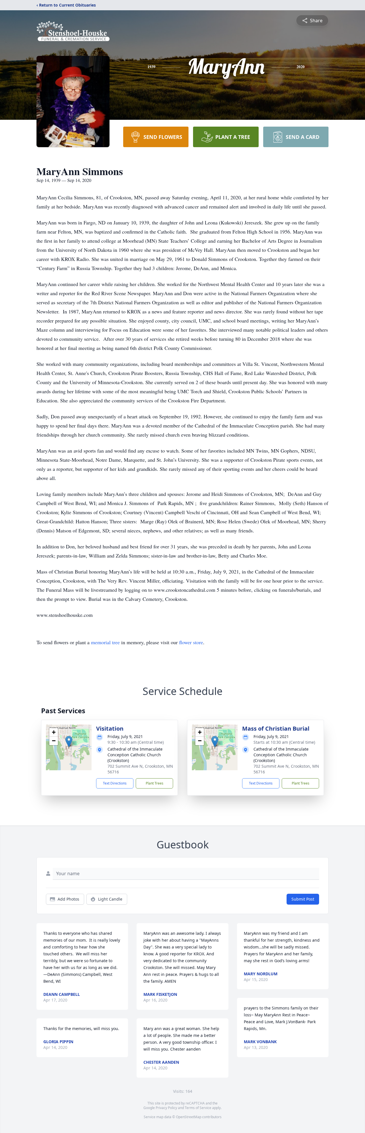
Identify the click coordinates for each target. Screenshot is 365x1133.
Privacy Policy (166, 1107)
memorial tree (105, 642)
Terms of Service (198, 1107)
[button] (68, 741)
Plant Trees (154, 783)
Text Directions (115, 783)
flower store (191, 642)
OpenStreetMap (188, 1116)
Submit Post (302, 899)
